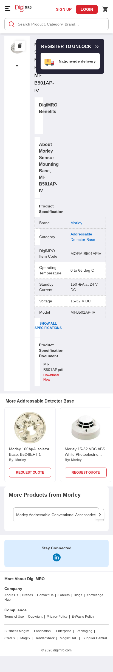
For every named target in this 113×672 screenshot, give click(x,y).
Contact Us (45, 595)
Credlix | (11, 638)
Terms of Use (14, 616)
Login (87, 9)
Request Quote (30, 472)
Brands (27, 595)
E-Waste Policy (83, 616)
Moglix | (26, 638)
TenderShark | (46, 638)
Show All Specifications (48, 326)
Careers (64, 595)
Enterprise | (65, 631)
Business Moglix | (17, 631)
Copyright (35, 616)
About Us (11, 595)
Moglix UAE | (70, 638)
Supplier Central (95, 638)
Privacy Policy (57, 616)
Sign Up (64, 9)
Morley (76, 223)
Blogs (78, 595)
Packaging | (86, 631)
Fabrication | (43, 631)
